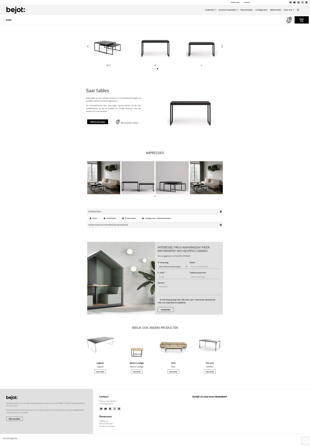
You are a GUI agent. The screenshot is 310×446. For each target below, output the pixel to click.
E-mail (161, 273)
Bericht (161, 283)
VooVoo (209, 366)
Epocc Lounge (136, 366)
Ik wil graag (163, 263)
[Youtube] (294, 2)
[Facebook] (290, 2)
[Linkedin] (306, 2)
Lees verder (100, 371)
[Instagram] (302, 2)
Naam (192, 263)
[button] (298, 10)
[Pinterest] (298, 2)
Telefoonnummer (198, 273)
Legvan (100, 366)
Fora (173, 366)
